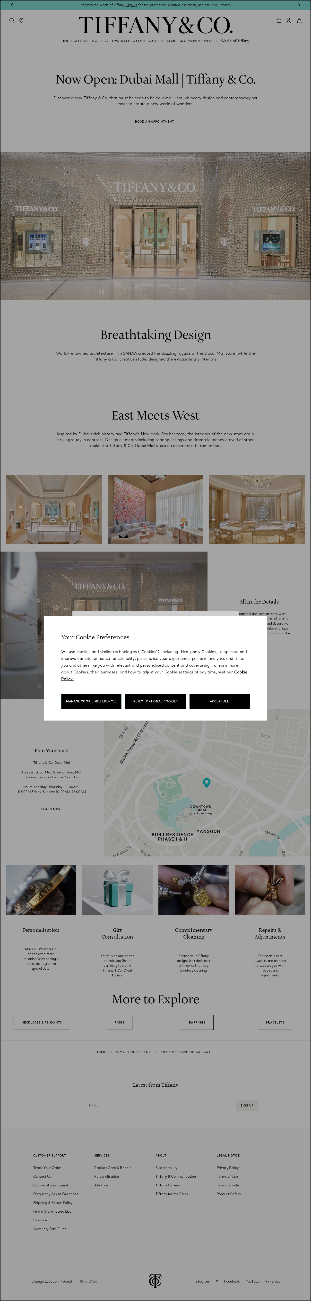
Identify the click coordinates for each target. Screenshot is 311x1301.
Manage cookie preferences (91, 701)
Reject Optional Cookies (155, 701)
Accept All (219, 701)
